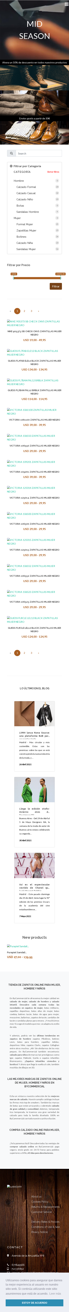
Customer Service (41, 1212)
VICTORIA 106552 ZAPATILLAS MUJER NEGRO (35, 576)
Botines (21, 236)
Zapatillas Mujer (26, 230)
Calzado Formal (26, 187)
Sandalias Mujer (26, 249)
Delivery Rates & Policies (45, 1221)
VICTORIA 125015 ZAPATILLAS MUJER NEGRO (34, 549)
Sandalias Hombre (27, 211)
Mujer (17, 218)
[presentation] (4, 953)
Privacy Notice (39, 1232)
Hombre (19, 180)
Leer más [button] (55, 1293)
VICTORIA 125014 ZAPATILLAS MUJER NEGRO (35, 497)
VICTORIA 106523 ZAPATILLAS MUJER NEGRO (35, 601)
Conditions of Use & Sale (45, 1227)
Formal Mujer (24, 224)
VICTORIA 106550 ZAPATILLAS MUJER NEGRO (35, 445)
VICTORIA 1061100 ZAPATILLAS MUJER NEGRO (34, 419)
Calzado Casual (26, 193)
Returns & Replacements (45, 1206)
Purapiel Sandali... (17, 952)
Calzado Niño (24, 199)
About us (36, 1196)
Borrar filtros (53, 172)
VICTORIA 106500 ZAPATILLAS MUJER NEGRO (35, 524)
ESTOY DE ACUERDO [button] (34, 1302)
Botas (20, 205)
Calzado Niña (24, 243)
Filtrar (56, 286)
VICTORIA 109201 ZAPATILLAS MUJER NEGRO (34, 471)
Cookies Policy (39, 1201)
